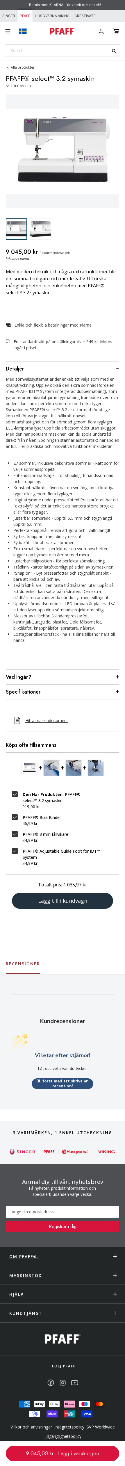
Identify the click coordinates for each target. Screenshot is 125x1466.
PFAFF (25, 16)
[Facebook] (51, 1382)
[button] (116, 31)
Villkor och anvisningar (31, 1427)
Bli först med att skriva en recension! (62, 1083)
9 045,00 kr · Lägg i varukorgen (62, 1453)
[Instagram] (62, 1382)
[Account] (101, 31)
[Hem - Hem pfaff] (62, 1339)
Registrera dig (62, 1226)
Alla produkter (23, 67)
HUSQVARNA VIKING (52, 16)
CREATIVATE (85, 16)
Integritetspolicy (69, 1427)
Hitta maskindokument (46, 720)
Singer (8, 16)
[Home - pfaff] (62, 31)
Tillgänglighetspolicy (62, 1436)
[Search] (116, 50)
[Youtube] (74, 1382)
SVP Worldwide (101, 1427)
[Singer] (22, 1151)
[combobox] (62, 50)
